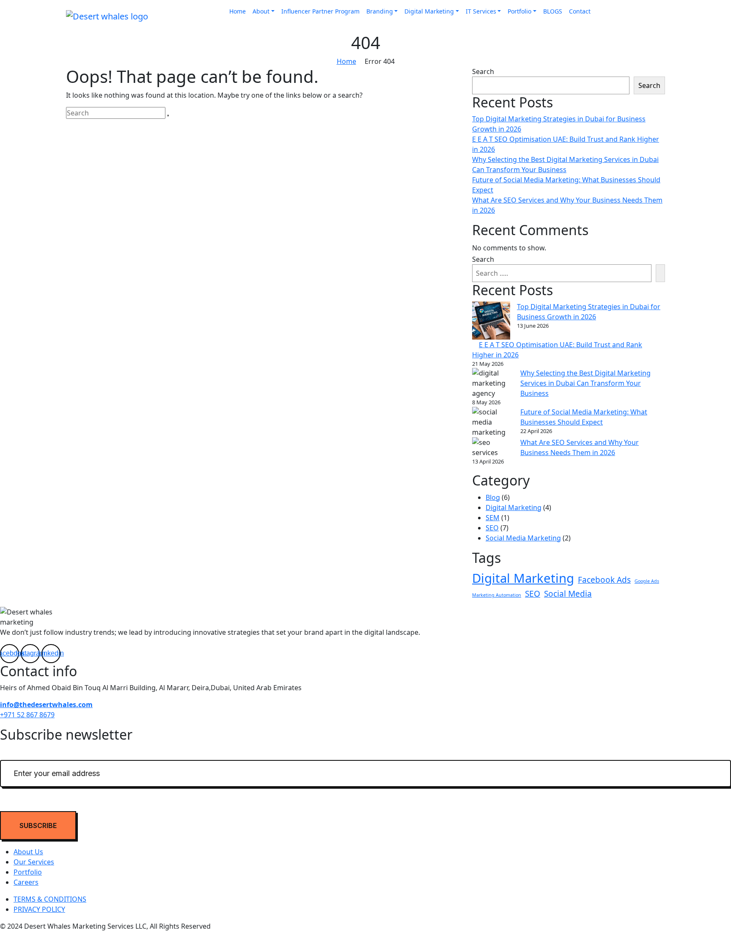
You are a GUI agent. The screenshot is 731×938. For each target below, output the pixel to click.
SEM (493, 517)
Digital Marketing (429, 11)
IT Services (481, 11)
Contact (580, 11)
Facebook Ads (604, 579)
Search (483, 71)
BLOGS (552, 11)
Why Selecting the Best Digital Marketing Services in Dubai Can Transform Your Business (585, 383)
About (261, 11)
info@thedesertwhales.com (46, 704)
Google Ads (647, 581)
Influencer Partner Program (320, 11)
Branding (379, 11)
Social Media (568, 593)
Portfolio (519, 11)
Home (237, 11)
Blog (493, 497)
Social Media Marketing (523, 538)
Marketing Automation (496, 595)
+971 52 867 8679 (27, 714)
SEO (492, 527)
